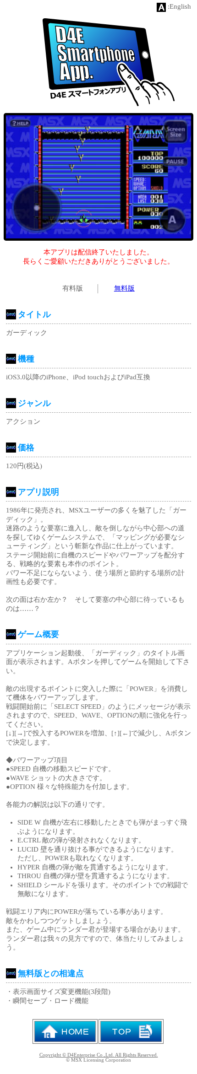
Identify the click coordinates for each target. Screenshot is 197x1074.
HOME (65, 1031)
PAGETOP (131, 1031)
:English (179, 6)
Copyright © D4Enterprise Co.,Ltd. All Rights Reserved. (98, 1055)
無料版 (124, 288)
